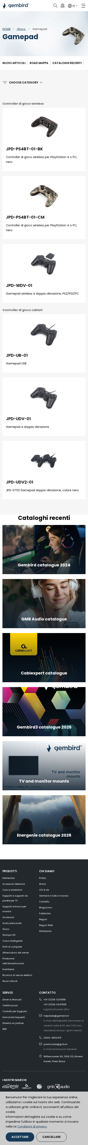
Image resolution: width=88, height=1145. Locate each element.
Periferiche (8, 878)
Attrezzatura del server (15, 952)
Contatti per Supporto (14, 1011)
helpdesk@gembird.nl (56, 1015)
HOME (6, 29)
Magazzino (45, 907)
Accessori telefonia (13, 884)
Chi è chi (44, 889)
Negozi (43, 919)
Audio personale (11, 923)
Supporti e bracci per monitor (14, 909)
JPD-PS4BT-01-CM (25, 217)
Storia (42, 884)
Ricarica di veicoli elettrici (17, 975)
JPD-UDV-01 (18, 419)
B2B (4, 1029)
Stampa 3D (8, 935)
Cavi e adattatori (12, 889)
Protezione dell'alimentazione (13, 961)
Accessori (8, 917)
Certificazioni (10, 1005)
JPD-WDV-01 (19, 285)
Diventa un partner (13, 1023)
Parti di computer (12, 946)
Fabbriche (45, 913)
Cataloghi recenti (67, 63)
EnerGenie (8, 969)
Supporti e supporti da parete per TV (15, 898)
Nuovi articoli (14, 63)
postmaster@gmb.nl (55, 1044)
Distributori (45, 931)
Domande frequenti (13, 1017)
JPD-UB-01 (17, 355)
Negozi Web (46, 925)
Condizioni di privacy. (32, 1126)
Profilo (42, 878)
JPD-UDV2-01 (19, 482)
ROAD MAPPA (39, 63)
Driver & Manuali (11, 999)
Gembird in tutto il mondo (53, 895)
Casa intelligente (12, 940)
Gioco (21, 29)
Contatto (44, 901)
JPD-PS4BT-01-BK (24, 149)
